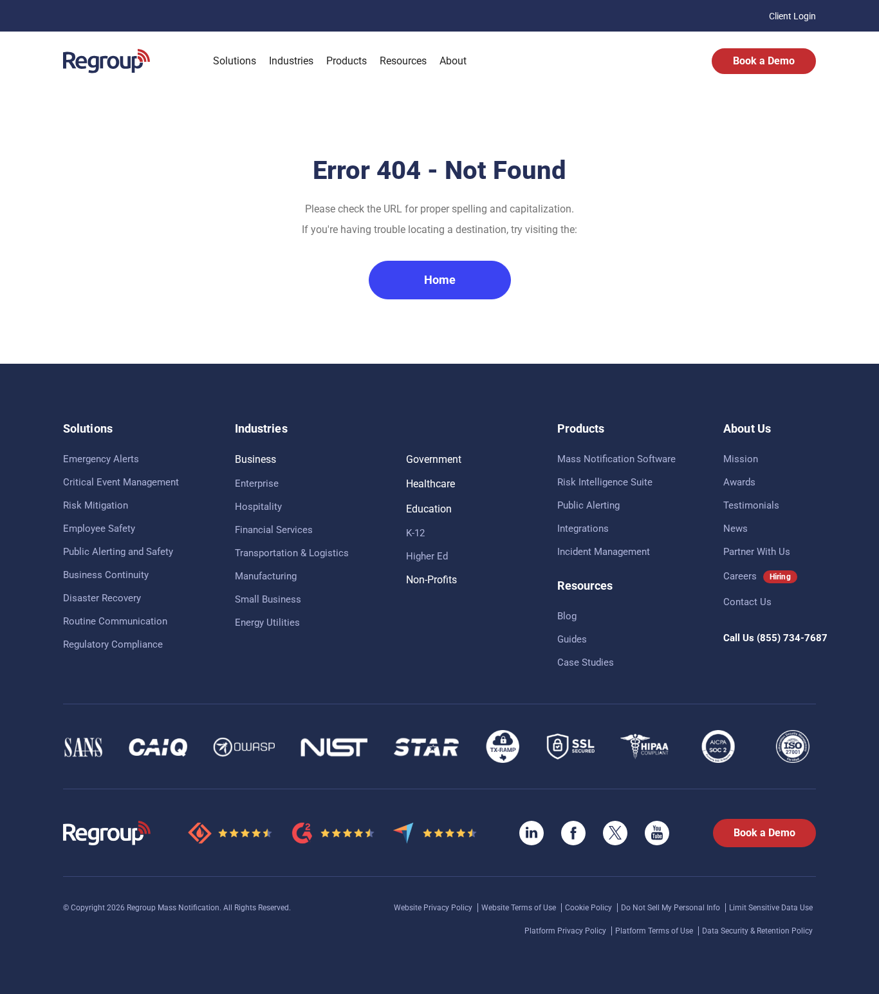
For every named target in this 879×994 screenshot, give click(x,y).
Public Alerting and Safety (118, 552)
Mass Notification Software (616, 459)
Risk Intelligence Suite (604, 482)
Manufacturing (266, 576)
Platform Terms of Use (655, 930)
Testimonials (751, 505)
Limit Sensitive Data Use (771, 907)
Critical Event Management (121, 482)
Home (440, 279)
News (735, 528)
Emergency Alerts (101, 459)
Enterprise (257, 483)
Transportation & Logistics (292, 553)
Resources (403, 61)
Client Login (792, 16)
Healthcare (430, 484)
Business (255, 459)
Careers (740, 576)
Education (429, 509)
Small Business (268, 599)
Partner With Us (756, 552)
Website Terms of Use (519, 907)
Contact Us (747, 602)
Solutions (234, 61)
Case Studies (585, 662)
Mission (740, 459)
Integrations (583, 528)
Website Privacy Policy (434, 907)
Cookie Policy (589, 907)
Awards (739, 482)
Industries (291, 61)
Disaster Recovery (102, 598)
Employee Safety (99, 528)
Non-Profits (431, 580)
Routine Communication (115, 621)
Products (346, 61)
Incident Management (603, 552)
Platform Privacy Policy (566, 930)
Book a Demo (764, 61)
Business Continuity (106, 575)
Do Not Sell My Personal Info (671, 907)
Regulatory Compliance (113, 644)
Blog (567, 616)
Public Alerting (588, 505)
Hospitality (258, 506)
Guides (572, 639)
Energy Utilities (267, 622)
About (453, 61)
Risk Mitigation (95, 505)
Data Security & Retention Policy (757, 930)
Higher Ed (427, 556)
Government (433, 459)
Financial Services (274, 530)
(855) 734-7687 (792, 638)
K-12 (415, 533)
